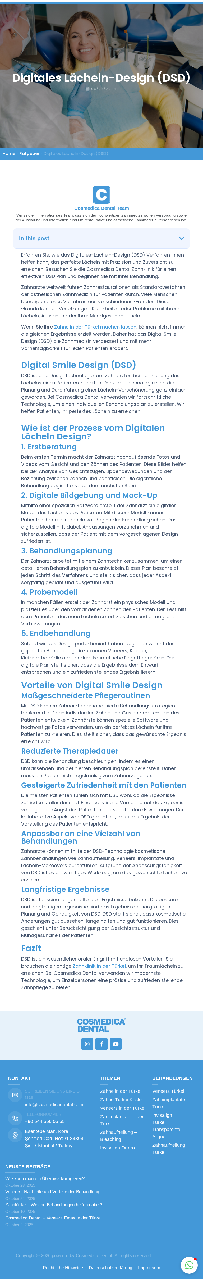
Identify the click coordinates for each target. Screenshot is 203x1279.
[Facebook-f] (101, 1044)
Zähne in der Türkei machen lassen (95, 327)
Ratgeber (29, 154)
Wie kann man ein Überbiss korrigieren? (45, 1178)
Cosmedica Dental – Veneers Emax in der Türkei (53, 1218)
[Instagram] (87, 1044)
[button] (181, 238)
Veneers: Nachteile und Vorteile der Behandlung (52, 1191)
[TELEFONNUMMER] (15, 1118)
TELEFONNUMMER (43, 1114)
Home (9, 154)
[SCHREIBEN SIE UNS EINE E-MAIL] (15, 1095)
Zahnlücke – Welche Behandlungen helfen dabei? (53, 1204)
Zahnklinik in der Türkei (99, 966)
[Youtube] (116, 1044)
